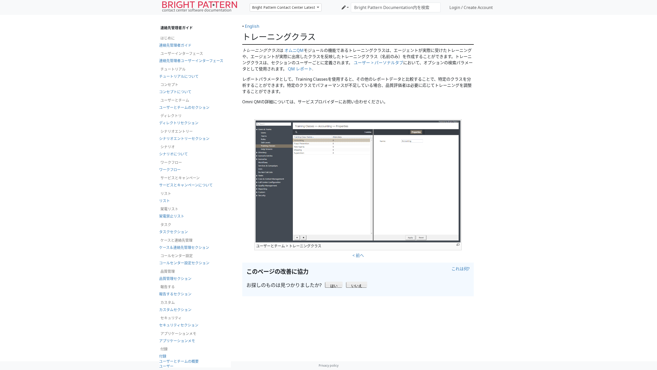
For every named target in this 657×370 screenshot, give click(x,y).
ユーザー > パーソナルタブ (378, 63)
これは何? (460, 269)
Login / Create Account (471, 7)
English (252, 26)
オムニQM (294, 50)
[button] (334, 284)
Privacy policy (329, 365)
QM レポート (300, 69)
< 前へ (358, 255)
